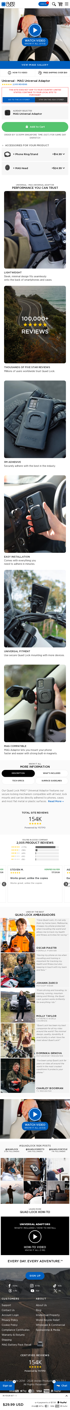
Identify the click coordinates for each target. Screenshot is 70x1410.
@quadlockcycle (58, 1149)
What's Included (51, 773)
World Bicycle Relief (48, 1320)
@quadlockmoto (35, 1149)
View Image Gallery (35, 65)
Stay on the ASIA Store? (51, 100)
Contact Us (8, 1310)
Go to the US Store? (19, 100)
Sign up (7, 1386)
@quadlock (11, 1149)
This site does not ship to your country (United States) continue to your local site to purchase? (35, 92)
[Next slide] (66, 884)
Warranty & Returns (13, 1335)
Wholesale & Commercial (50, 1325)
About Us (41, 1305)
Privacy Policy (10, 1320)
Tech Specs (18, 781)
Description (18, 773)
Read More (55, 801)
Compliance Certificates (16, 1330)
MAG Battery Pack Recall (16, 1345)
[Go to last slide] (4, 884)
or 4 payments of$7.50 (45, 1403)
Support (6, 1305)
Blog (38, 1310)
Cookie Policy (10, 1325)
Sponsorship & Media (48, 1330)
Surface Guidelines (52, 781)
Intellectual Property (48, 1315)
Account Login (10, 1315)
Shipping (7, 1340)
